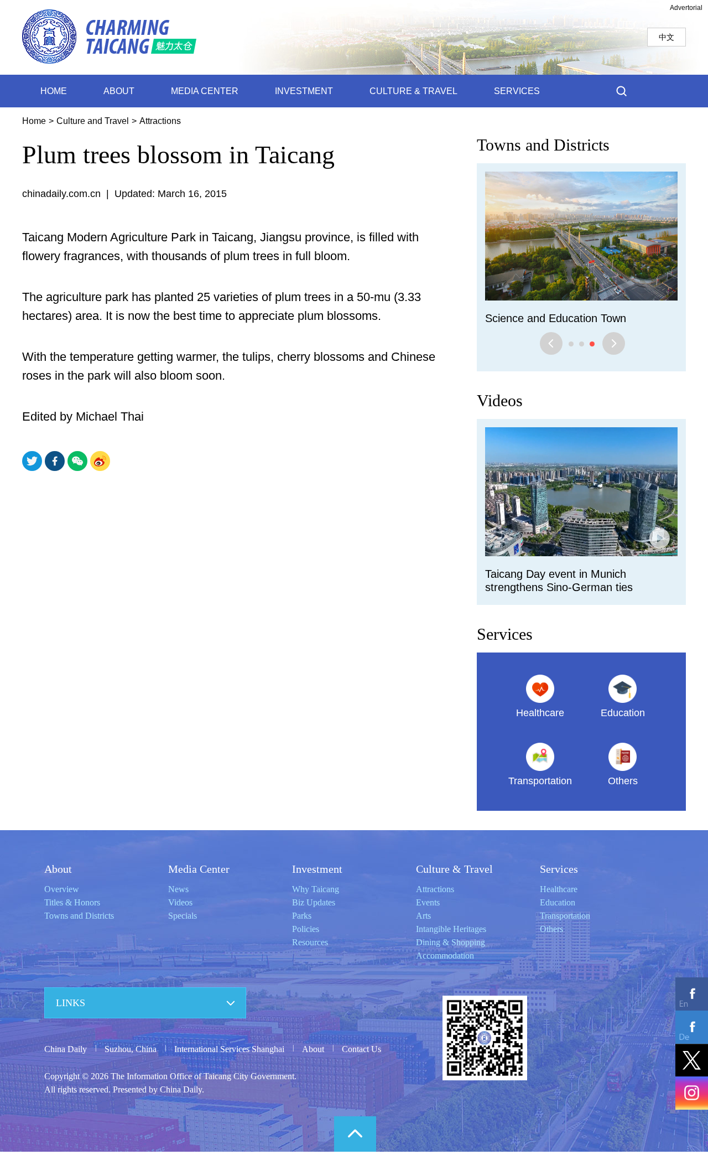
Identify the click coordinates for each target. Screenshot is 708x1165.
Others (551, 929)
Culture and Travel (92, 121)
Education (557, 902)
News (178, 889)
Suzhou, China (131, 1049)
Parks (301, 915)
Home (34, 121)
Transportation (565, 915)
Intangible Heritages (451, 929)
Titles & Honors (72, 902)
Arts (423, 915)
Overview (61, 889)
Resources (310, 942)
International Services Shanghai (229, 1049)
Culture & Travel (454, 869)
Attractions (160, 121)
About (58, 869)
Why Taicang (315, 889)
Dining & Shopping (450, 942)
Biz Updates (313, 902)
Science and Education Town (555, 318)
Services (505, 634)
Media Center (199, 869)
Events (428, 902)
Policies (305, 929)
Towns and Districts (543, 145)
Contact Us (361, 1049)
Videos (500, 400)
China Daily (65, 1049)
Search (621, 91)
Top (355, 1134)
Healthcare (558, 889)
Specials (182, 915)
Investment (317, 869)
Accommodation (445, 955)
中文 (666, 37)
